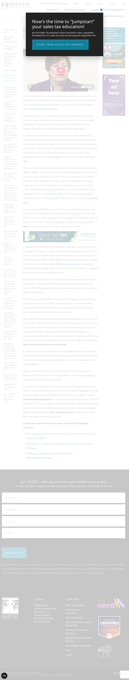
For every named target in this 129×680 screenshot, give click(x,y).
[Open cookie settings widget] (4, 676)
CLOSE (100, 8)
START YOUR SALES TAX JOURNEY (60, 44)
